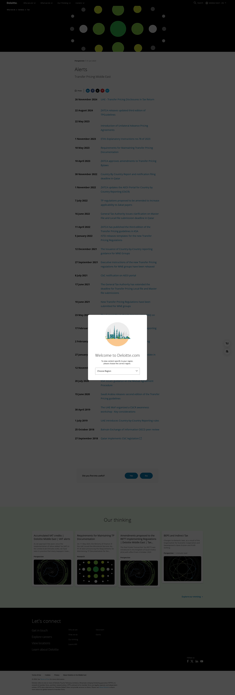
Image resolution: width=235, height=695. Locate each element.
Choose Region (104, 371)
